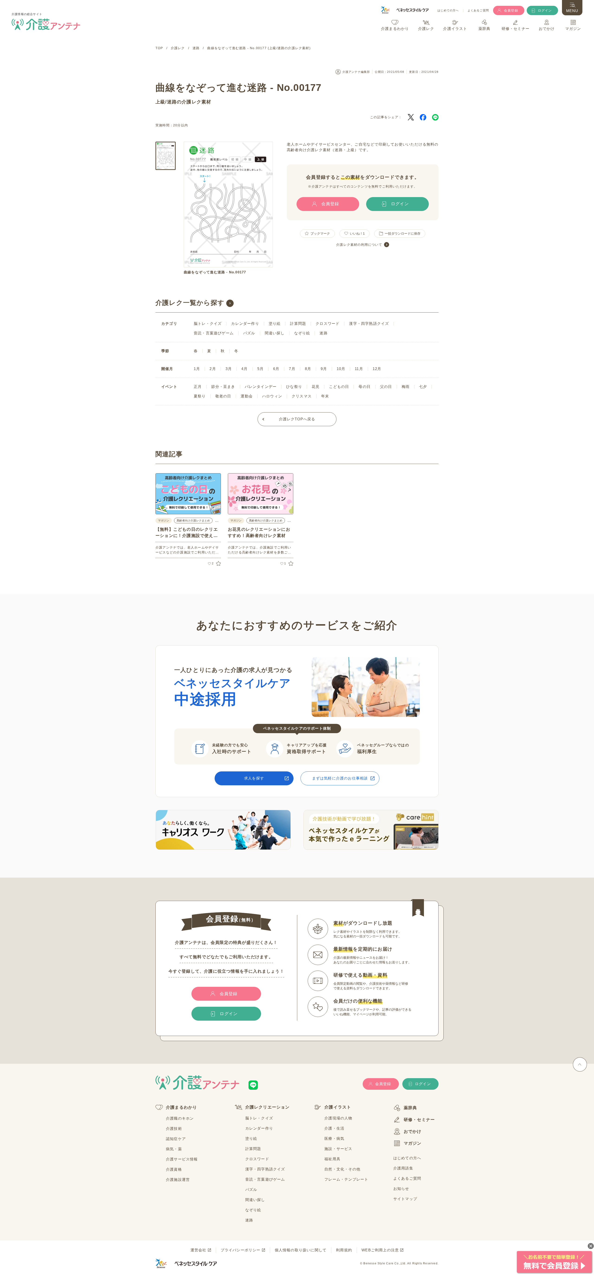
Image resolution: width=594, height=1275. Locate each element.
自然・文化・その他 (342, 1169)
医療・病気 (334, 1139)
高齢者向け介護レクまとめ (193, 520)
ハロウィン (272, 396)
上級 (160, 101)
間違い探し (275, 333)
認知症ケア (176, 1139)
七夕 (423, 387)
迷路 (172, 101)
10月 (341, 369)
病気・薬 (174, 1149)
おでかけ (413, 1131)
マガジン (413, 1143)
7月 (292, 369)
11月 (359, 369)
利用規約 (344, 1250)
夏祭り (200, 396)
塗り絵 (275, 324)
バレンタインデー (261, 387)
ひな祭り (294, 387)
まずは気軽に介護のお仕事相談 (340, 778)
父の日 (386, 387)
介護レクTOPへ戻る (297, 419)
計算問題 (298, 324)
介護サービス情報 (182, 1159)
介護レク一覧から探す (189, 302)
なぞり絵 (302, 333)
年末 (325, 396)
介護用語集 (403, 1168)
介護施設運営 (178, 1180)
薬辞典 (410, 1108)
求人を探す (254, 778)
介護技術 (174, 1129)
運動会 (247, 396)
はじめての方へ (448, 10)
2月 (213, 369)
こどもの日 (339, 387)
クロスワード (327, 324)
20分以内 (180, 125)
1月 (197, 369)
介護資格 (174, 1169)
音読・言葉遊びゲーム (214, 333)
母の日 (364, 387)
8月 (308, 369)
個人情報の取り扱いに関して (301, 1250)
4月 (244, 369)
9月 (324, 369)
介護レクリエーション (267, 1107)
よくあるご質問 (478, 10)
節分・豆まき (223, 387)
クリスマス (302, 396)
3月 (229, 369)
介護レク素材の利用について (359, 244)
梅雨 (406, 387)
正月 (198, 387)
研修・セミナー (419, 1119)
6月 (276, 369)
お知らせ (401, 1189)
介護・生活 (334, 1128)
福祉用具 (332, 1159)
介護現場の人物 (338, 1118)
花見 (316, 387)
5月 (260, 369)
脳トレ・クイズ (208, 324)
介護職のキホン (180, 1118)
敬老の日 (223, 396)
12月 (377, 369)
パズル (249, 333)
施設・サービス (338, 1149)
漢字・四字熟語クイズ (369, 324)
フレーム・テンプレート (346, 1179)
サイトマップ (405, 1199)
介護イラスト (337, 1107)
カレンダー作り (245, 324)
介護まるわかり (181, 1107)
